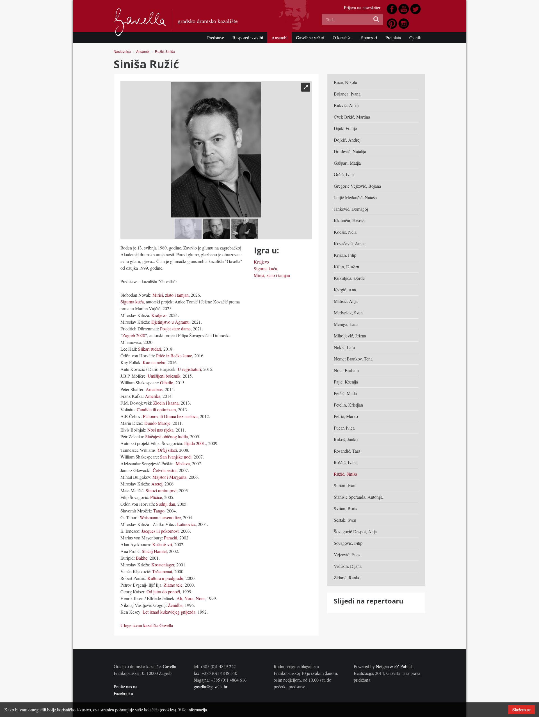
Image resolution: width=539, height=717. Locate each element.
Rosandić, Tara (347, 451)
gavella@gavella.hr (210, 686)
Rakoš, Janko (346, 439)
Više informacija (192, 710)
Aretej (156, 484)
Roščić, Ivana (346, 462)
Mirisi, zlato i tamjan (170, 295)
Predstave (215, 37)
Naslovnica (122, 51)
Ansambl (279, 37)
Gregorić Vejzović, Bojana (357, 186)
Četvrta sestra (165, 470)
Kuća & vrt (162, 544)
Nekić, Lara (344, 347)
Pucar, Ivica (344, 428)
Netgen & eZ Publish (395, 666)
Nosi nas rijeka (160, 430)
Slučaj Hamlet (154, 551)
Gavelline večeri (310, 37)
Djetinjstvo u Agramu (170, 322)
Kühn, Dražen (346, 266)
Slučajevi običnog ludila (166, 436)
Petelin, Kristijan (348, 405)
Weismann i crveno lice (160, 517)
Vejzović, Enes (347, 554)
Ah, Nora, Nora (191, 598)
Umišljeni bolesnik (164, 376)
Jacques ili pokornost (160, 531)
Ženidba (175, 605)
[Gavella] (140, 22)
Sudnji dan (165, 504)
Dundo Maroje (157, 423)
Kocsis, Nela (345, 232)
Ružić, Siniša (165, 51)
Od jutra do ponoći (163, 592)
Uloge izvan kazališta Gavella (146, 625)
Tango (159, 511)
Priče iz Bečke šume (174, 355)
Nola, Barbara (346, 370)
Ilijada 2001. (194, 443)
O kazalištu (343, 37)
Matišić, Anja (346, 301)
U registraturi (189, 369)
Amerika (152, 396)
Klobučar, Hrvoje (349, 220)
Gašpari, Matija (347, 163)
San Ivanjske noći (175, 457)
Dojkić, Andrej (347, 140)
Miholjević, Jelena (350, 336)
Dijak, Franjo (345, 128)
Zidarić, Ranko (347, 577)
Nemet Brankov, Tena (353, 359)
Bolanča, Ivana (347, 94)
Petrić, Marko (346, 416)
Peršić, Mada (345, 393)
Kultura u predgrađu (165, 578)
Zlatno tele (173, 585)
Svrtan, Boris (345, 508)
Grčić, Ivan (344, 174)
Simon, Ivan (344, 485)
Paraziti (170, 538)
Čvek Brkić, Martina (352, 117)
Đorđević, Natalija (350, 151)
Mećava (182, 463)
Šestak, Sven (345, 520)
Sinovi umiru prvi (161, 490)
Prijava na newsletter (362, 7)
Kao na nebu (154, 362)
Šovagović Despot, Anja (355, 531)
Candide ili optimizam (156, 409)
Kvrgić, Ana (345, 289)
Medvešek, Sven (348, 313)
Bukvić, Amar (346, 105)
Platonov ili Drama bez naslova (170, 416)
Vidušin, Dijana (348, 566)
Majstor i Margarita (169, 477)
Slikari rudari (149, 349)
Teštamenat (161, 571)
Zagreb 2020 (133, 335)
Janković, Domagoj (351, 209)
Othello (166, 382)
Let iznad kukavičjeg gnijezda (168, 612)
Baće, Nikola (345, 82)
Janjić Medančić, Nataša (355, 197)
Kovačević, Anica (350, 243)
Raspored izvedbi (247, 37)
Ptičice (155, 497)
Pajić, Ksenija (346, 382)
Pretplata (393, 37)
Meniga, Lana (346, 324)
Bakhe (141, 558)
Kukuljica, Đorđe (349, 278)
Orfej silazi (167, 450)
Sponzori (369, 37)
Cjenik (415, 37)
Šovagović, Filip (348, 543)
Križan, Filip (345, 255)
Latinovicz (186, 524)
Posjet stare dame (175, 329)
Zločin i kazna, (166, 403)
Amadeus (154, 389)
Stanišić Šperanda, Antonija (358, 497)
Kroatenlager (162, 565)
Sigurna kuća (132, 302)
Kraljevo (158, 315)
